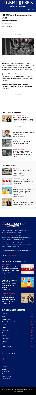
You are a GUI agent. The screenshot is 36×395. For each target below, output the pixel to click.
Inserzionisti (6, 371)
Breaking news (16, 139)
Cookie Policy (6, 379)
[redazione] (3, 26)
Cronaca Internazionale (9, 20)
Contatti (4, 374)
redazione (9, 26)
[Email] (22, 31)
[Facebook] (9, 31)
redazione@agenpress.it (15, 255)
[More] (27, 103)
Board (4, 369)
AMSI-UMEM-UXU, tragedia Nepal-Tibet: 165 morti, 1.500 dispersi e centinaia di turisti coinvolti (22, 153)
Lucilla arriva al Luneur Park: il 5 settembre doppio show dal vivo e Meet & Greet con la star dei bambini (23, 192)
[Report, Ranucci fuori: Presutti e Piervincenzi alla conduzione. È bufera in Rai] (7, 181)
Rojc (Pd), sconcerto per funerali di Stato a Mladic (23, 133)
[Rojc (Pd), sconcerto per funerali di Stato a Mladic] (7, 134)
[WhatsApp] (18, 31)
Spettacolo (15, 187)
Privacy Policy (6, 376)
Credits (21, 391)
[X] (14, 31)
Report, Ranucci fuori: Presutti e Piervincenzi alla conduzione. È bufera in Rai (23, 181)
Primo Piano (16, 168)
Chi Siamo (5, 367)
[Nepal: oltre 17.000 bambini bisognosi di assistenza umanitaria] (7, 143)
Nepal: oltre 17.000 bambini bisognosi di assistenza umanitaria (22, 143)
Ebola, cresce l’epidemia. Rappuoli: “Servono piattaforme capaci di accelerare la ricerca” (23, 119)
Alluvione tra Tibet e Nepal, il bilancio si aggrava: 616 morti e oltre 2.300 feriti (23, 172)
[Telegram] (26, 31)
